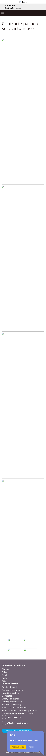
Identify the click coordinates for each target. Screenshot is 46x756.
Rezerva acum (18, 747)
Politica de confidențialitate (14, 707)
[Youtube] (39, 6)
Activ (4, 681)
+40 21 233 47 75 (9, 6)
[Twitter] (35, 6)
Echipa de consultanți (11, 704)
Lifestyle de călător (10, 698)
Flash (4, 678)
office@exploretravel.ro (12, 8)
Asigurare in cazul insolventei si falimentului (23, 752)
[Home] (23, 1)
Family (5, 675)
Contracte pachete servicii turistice (17, 713)
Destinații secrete (10, 687)
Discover (6, 669)
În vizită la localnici (10, 693)
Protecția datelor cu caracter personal (19, 710)
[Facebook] (31, 6)
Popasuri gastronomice (12, 690)
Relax (4, 672)
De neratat (7, 695)
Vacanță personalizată (12, 701)
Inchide (31, 747)
